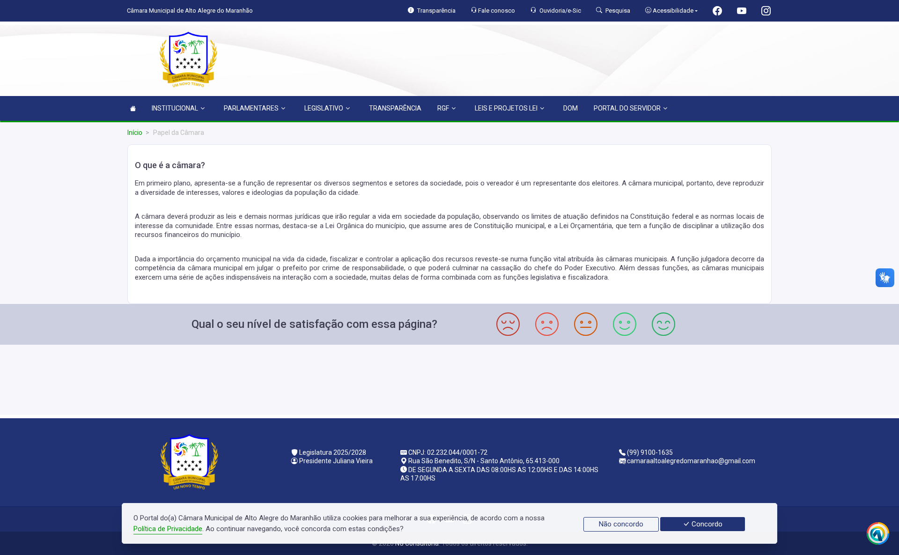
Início (134, 132)
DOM (570, 108)
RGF (443, 108)
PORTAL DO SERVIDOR (627, 108)
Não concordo (621, 524)
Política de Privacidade (167, 529)
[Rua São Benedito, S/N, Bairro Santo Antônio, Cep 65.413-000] (449, 379)
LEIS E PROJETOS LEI (506, 108)
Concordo (706, 524)
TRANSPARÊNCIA (395, 108)
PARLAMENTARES (251, 108)
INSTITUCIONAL (175, 108)
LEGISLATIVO (323, 108)
